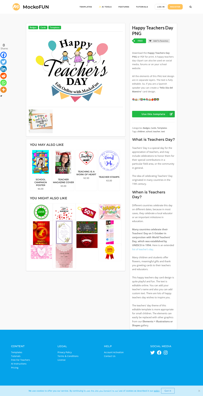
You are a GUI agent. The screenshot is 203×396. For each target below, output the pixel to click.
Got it (167, 390)
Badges (33, 27)
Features (123, 7)
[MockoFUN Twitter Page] (152, 352)
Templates (86, 7)
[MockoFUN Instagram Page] (166, 352)
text (163, 131)
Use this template (153, 113)
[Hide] (1, 96)
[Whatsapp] (3, 83)
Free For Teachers (20, 359)
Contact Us (109, 356)
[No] (199, 390)
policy (157, 391)
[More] (3, 90)
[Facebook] (3, 55)
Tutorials (142, 7)
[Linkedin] (3, 69)
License (61, 359)
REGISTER (175, 7)
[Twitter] (3, 62)
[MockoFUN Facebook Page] (159, 352)
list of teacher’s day (142, 249)
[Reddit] (3, 76)
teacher (156, 131)
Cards (43, 27)
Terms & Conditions (68, 356)
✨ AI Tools (105, 7)
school (149, 131)
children (141, 131)
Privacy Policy (65, 352)
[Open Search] (190, 7)
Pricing (14, 367)
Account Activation (114, 352)
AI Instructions (18, 363)
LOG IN (161, 7)
